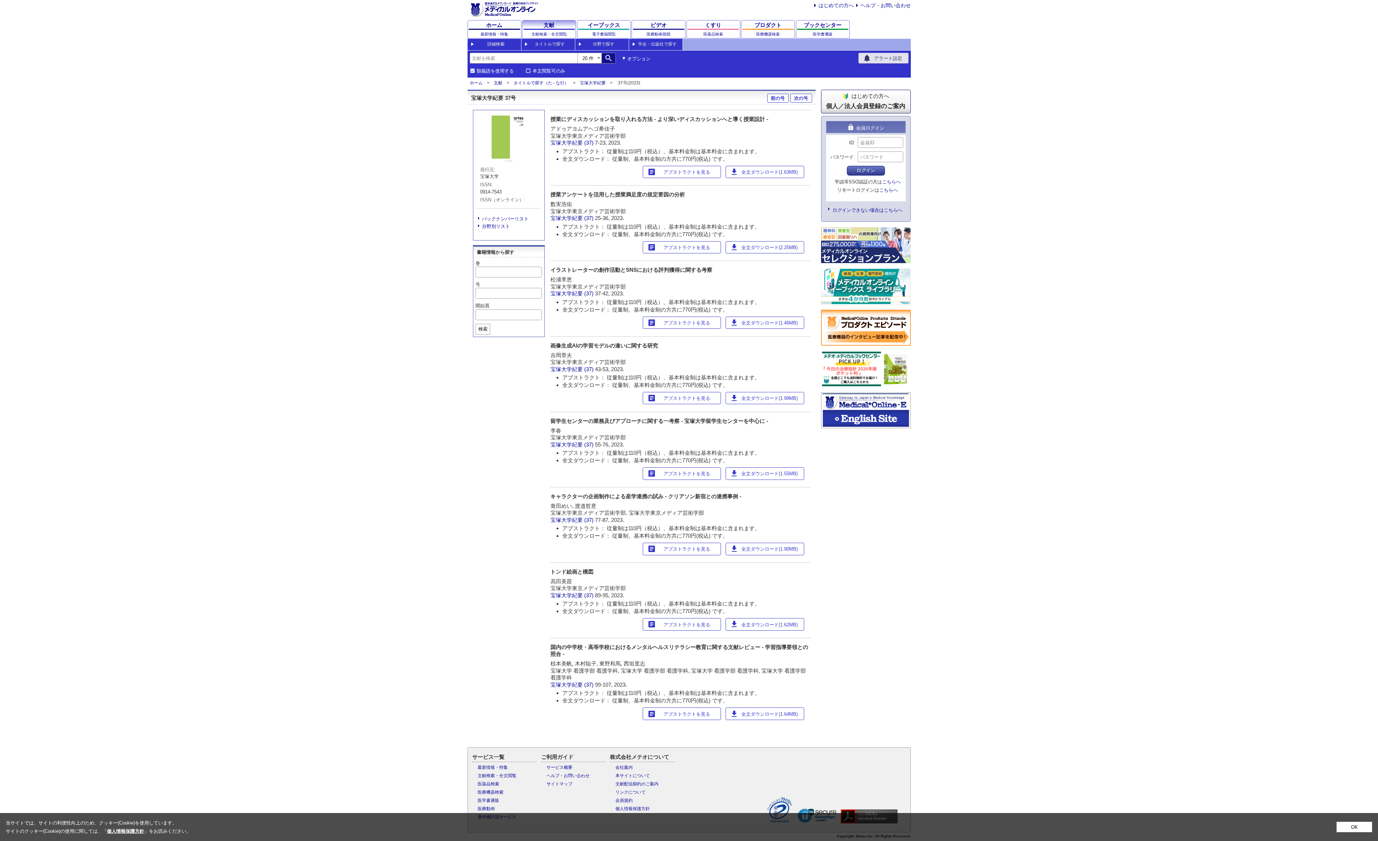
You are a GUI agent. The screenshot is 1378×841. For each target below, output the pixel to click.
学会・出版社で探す (657, 44)
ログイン (866, 170)
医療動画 (486, 808)
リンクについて (630, 792)
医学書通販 (488, 800)
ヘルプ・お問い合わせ (886, 5)
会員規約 (624, 800)
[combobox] (523, 58)
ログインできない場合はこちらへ (868, 210)
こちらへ (891, 181)
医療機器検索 (490, 792)
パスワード (842, 157)
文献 (498, 82)
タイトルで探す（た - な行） (541, 82)
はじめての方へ (836, 5)
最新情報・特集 (493, 767)
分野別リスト (496, 226)
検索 (483, 329)
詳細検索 (496, 44)
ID (851, 142)
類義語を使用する (495, 71)
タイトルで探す (550, 44)
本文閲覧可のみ (549, 71)
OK (1354, 827)
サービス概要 (559, 767)
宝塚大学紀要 (593, 82)
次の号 (801, 98)
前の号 (778, 98)
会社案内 (624, 767)
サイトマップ (559, 783)
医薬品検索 (488, 783)
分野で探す (603, 44)
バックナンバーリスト (505, 218)
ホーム (476, 82)
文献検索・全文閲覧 (497, 775)
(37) (589, 143)
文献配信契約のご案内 (636, 783)
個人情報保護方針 (632, 808)
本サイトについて (632, 775)
